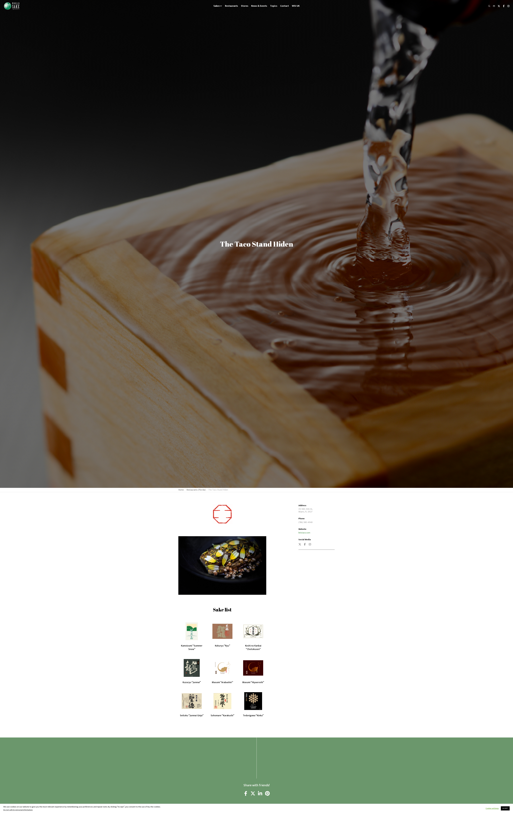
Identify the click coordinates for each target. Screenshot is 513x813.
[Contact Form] (492, 6)
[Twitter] (497, 6)
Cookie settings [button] (492, 808)
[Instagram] (507, 6)
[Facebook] (502, 6)
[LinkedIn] (260, 793)
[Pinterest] (267, 793)
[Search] (488, 6)
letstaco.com (304, 533)
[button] (219, 591)
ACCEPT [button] (505, 808)
